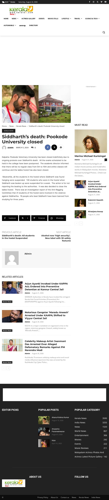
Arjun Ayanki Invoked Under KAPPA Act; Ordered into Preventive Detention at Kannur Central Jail (46, 286)
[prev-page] (4, 368)
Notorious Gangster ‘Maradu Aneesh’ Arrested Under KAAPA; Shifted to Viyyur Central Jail (47, 315)
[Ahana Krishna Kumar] (44, 420)
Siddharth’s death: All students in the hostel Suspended (18, 236)
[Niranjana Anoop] (80, 214)
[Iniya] (44, 443)
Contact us (65, 497)
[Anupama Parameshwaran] (44, 432)
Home (4, 126)
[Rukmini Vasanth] (80, 203)
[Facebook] (89, 2)
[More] (61, 147)
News (11, 126)
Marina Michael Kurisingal (90, 156)
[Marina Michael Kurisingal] (91, 141)
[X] (97, 2)
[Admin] (4, 148)
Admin (10, 147)
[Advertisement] (74, 10)
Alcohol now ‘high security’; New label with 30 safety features (56, 238)
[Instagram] (93, 2)
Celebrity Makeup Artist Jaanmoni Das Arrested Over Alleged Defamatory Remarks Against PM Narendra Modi (45, 345)
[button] (103, 32)
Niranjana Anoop (95, 211)
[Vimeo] (101, 2)
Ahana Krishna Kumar (60, 417)
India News (96, 497)
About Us (54, 497)
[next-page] (8, 368)
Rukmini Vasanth (95, 200)
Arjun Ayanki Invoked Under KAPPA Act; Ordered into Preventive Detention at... (97, 186)
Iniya (53, 440)
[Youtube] (105, 2)
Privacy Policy (42, 497)
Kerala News (21, 126)
